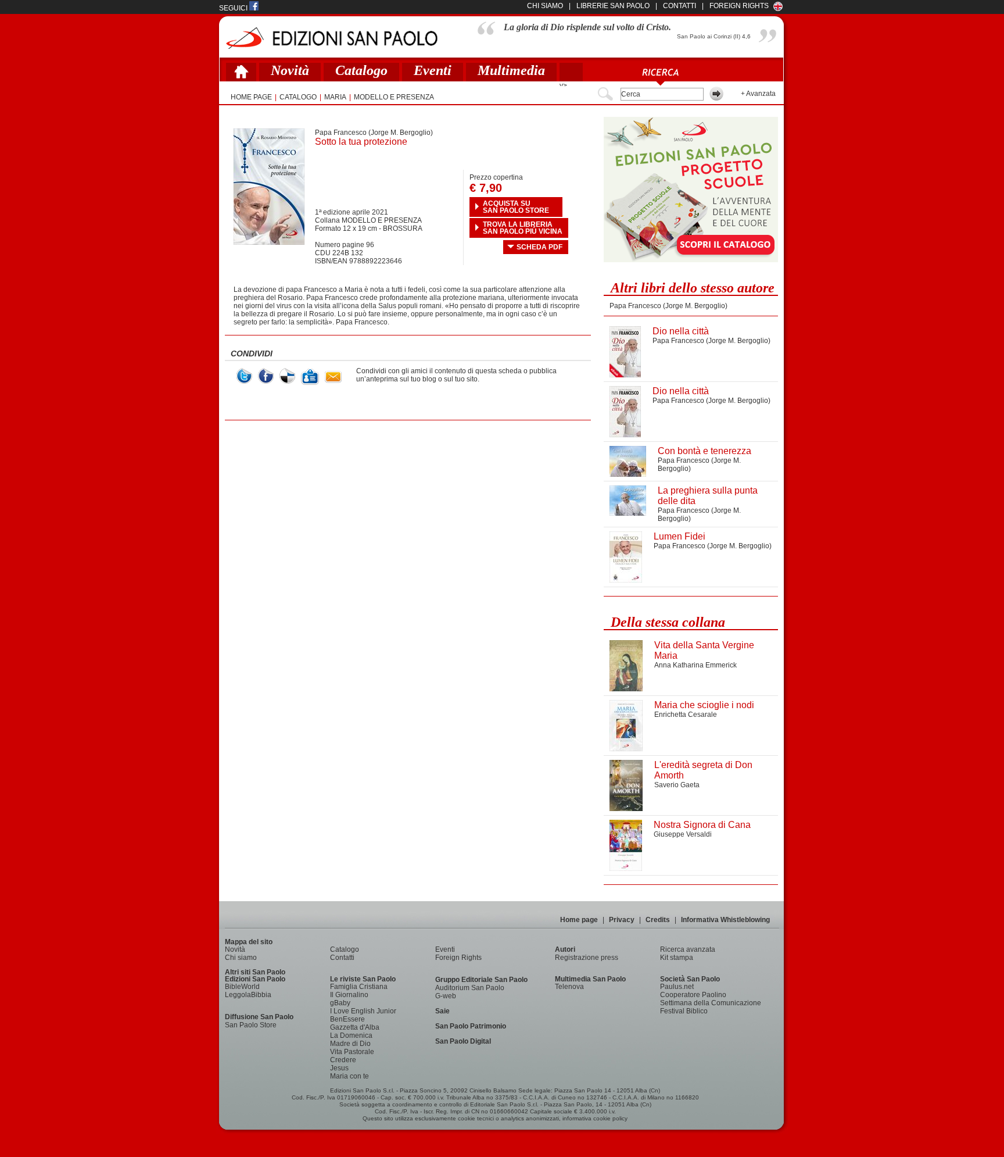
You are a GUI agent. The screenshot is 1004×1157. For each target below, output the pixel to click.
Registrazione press (586, 958)
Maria (335, 97)
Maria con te (349, 1076)
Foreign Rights (739, 6)
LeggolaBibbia (248, 995)
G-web (445, 996)
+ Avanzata (758, 94)
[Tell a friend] (333, 377)
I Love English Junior (363, 1011)
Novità (290, 70)
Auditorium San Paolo (469, 988)
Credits (658, 920)
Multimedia (511, 70)
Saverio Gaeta (677, 785)
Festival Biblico (684, 1011)
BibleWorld (242, 987)
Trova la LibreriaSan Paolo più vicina (522, 227)
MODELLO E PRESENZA (394, 97)
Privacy (621, 920)
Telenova (569, 987)
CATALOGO (298, 97)
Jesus (339, 1068)
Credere (343, 1060)
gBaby (340, 1003)
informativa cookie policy (595, 1118)
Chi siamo (241, 958)
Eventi (432, 70)
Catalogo (361, 70)
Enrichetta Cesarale (685, 714)
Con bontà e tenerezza (704, 451)
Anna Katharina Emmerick (695, 665)
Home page (579, 920)
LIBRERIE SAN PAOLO (613, 6)
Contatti (342, 958)
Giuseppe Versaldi (683, 834)
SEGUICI (234, 8)
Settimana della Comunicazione (710, 1003)
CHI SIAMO (545, 6)
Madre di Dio (350, 1044)
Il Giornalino (349, 995)
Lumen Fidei (679, 536)
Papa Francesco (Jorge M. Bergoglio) (374, 132)
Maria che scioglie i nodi (704, 705)
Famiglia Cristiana (359, 987)
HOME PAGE (251, 97)
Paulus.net (677, 987)
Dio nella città (680, 331)
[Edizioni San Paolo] (331, 38)
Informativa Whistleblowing (725, 920)
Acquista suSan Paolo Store (516, 207)
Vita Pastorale (352, 1052)
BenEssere (347, 1019)
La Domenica (351, 1035)
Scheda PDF (539, 247)
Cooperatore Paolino (693, 995)
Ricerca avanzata (687, 949)
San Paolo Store (251, 1025)
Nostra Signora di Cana (702, 825)
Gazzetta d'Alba (354, 1027)
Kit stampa (676, 958)
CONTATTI (679, 6)
